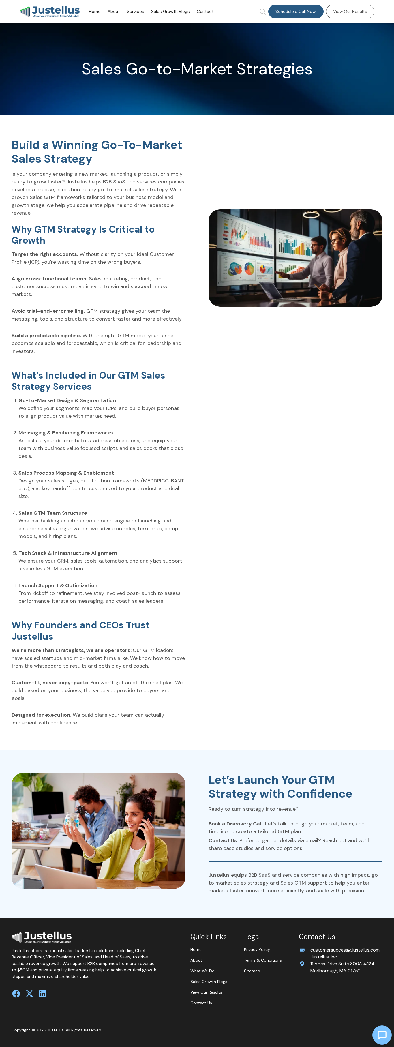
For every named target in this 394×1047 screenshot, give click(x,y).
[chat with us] (382, 1035)
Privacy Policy (257, 949)
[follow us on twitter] (29, 993)
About (114, 11)
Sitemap (252, 970)
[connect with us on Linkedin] (42, 993)
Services (135, 11)
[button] (136, 11)
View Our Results (350, 11)
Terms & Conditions (263, 960)
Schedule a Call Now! (295, 11)
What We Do (202, 970)
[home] (50, 11)
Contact (205, 11)
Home (95, 11)
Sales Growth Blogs (170, 11)
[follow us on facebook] (16, 993)
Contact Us (201, 1002)
